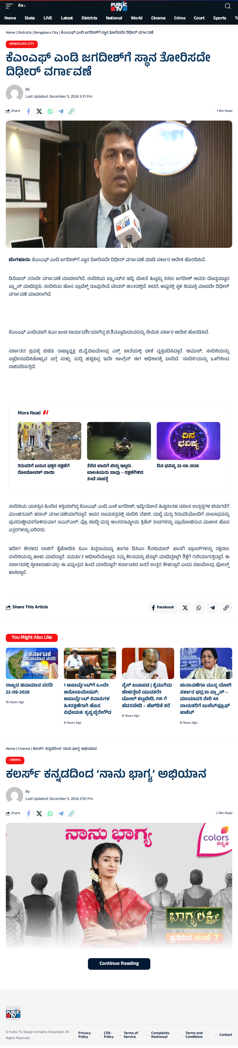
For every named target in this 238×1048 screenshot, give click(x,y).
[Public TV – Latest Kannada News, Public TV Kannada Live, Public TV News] (13, 1013)
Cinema (24, 749)
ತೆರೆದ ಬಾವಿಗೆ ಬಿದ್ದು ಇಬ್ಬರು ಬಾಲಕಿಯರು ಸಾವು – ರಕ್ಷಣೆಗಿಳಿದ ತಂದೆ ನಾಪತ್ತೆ (115, 473)
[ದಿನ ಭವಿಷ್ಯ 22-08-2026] (188, 441)
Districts (25, 33)
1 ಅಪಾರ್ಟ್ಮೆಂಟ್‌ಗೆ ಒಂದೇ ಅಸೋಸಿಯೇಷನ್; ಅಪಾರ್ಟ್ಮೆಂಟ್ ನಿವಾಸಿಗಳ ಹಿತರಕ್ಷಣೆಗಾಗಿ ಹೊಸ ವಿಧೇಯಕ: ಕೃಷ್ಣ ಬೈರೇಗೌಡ (87, 699)
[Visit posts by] (14, 93)
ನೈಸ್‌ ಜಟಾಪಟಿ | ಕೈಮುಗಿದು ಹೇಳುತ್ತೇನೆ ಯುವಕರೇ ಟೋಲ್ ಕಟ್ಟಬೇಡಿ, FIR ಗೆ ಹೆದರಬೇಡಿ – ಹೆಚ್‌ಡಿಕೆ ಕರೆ (147, 696)
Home (10, 33)
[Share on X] (39, 111)
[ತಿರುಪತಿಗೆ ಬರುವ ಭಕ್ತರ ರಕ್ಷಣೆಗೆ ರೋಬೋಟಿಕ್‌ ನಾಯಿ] (49, 441)
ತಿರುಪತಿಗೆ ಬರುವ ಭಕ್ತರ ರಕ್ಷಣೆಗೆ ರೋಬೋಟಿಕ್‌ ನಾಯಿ (44, 470)
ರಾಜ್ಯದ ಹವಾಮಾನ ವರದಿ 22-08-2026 (29, 689)
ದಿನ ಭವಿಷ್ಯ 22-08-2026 (178, 466)
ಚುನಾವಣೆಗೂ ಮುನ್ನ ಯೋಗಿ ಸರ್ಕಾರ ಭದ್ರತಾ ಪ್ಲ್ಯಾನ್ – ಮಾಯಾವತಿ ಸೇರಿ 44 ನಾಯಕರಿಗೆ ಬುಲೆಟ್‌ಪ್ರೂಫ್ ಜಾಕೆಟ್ (206, 699)
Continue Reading (119, 964)
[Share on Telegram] (61, 111)
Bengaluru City (46, 33)
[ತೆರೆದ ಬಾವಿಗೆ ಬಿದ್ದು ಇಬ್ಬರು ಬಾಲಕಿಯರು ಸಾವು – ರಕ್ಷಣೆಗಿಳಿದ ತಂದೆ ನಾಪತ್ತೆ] (119, 441)
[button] (11, 6)
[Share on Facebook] (28, 111)
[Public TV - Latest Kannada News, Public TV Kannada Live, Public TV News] (119, 6)
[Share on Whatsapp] (50, 111)
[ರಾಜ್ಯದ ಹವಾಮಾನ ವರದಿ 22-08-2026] (32, 663)
